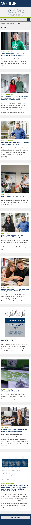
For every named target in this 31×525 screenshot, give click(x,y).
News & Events (10, 23)
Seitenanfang (15, 517)
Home (3, 23)
